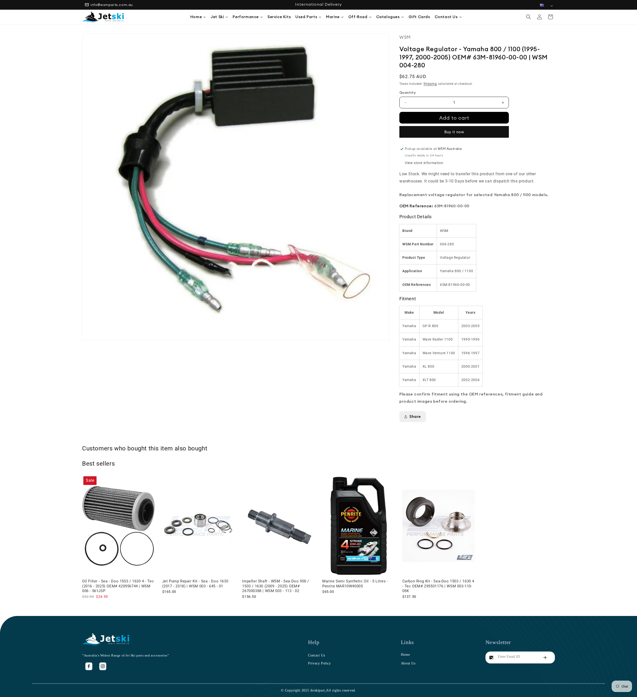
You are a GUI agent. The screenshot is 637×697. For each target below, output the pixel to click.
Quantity (407, 92)
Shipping (430, 84)
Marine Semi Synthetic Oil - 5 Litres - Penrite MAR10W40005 (355, 583)
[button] (528, 16)
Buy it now (454, 132)
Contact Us (316, 655)
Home (405, 654)
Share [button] (415, 416)
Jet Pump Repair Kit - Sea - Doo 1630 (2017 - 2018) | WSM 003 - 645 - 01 (195, 583)
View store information (424, 163)
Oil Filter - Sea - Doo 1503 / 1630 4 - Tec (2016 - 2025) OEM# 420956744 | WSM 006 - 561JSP (118, 586)
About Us (408, 663)
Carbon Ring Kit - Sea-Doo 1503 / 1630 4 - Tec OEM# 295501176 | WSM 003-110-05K (438, 586)
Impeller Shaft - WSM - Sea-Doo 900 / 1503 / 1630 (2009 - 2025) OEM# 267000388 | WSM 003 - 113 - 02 (275, 586)
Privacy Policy (319, 663)
